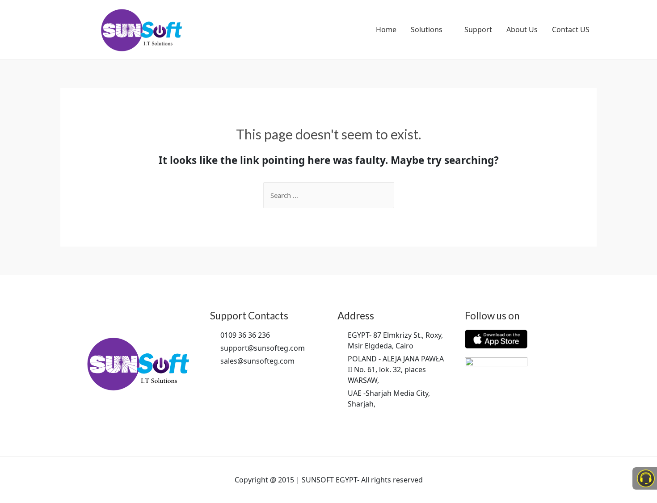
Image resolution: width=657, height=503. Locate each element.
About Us (522, 29)
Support (478, 29)
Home (386, 29)
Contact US (571, 29)
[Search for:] (328, 195)
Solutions (426, 29)
